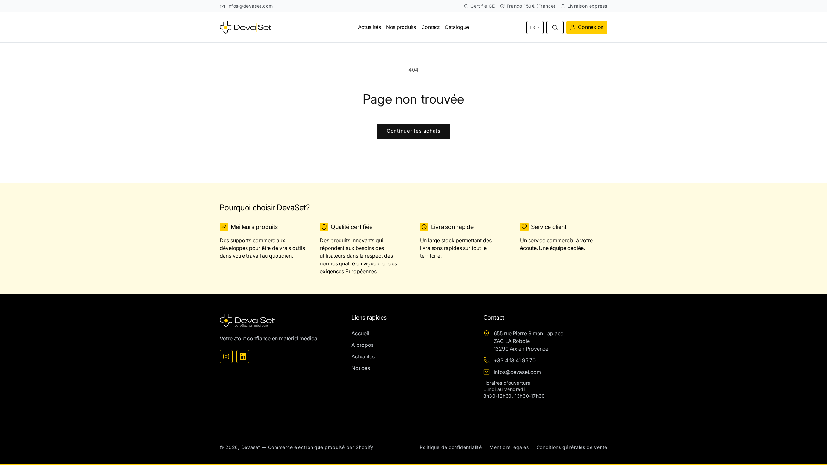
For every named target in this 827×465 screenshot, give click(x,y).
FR (532, 27)
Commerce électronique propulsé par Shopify (320, 447)
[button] (555, 27)
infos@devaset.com (250, 6)
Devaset (250, 447)
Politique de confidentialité (451, 447)
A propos (362, 345)
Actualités (363, 356)
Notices (360, 368)
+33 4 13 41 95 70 (515, 360)
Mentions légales (509, 447)
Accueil (360, 333)
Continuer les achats (414, 131)
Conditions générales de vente (572, 447)
